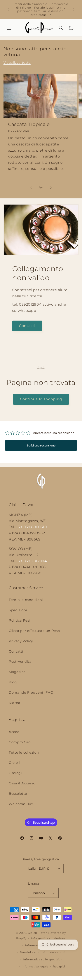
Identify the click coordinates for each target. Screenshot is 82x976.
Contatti (27, 326)
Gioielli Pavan (38, 932)
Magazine (17, 672)
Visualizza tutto (17, 63)
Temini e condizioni (26, 600)
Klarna (14, 703)
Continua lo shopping (41, 399)
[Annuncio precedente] (8, 9)
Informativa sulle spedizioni (43, 959)
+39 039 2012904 (31, 561)
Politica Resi (19, 620)
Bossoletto (18, 794)
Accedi (15, 732)
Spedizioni (18, 610)
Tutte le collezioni (24, 753)
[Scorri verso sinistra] (31, 187)
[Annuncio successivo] (74, 9)
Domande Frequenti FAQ (31, 693)
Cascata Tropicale (29, 124)
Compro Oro (19, 742)
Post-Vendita (20, 662)
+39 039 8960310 (31, 527)
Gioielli (15, 763)
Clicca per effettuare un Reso (34, 631)
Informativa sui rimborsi (49, 938)
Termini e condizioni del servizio (43, 952)
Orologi (15, 773)
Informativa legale (35, 966)
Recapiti (59, 966)
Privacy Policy (21, 641)
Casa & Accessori (23, 783)
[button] (9, 28)
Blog (13, 682)
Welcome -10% (21, 804)
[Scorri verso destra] (51, 187)
